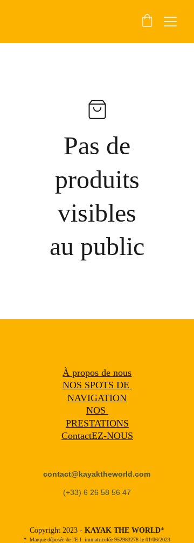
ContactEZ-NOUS (97, 435)
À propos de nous (97, 372)
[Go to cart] (147, 21)
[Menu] (170, 21)
